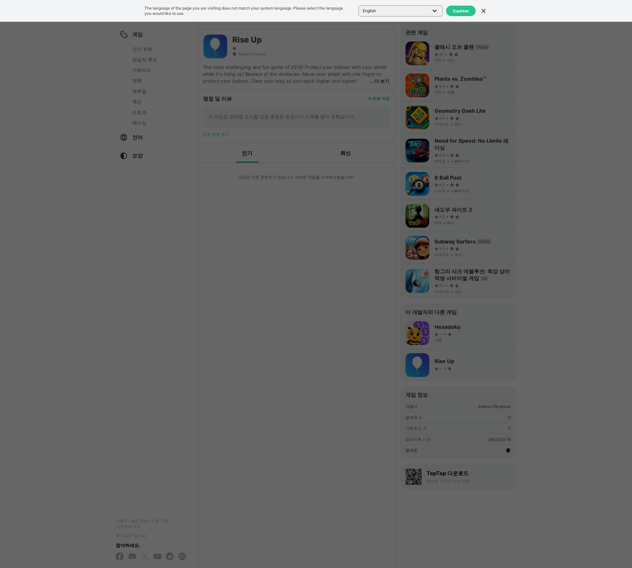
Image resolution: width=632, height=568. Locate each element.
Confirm (461, 11)
